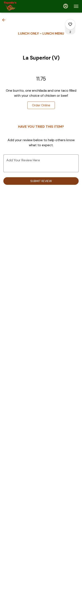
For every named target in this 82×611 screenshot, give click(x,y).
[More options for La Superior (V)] (70, 24)
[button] (5, 20)
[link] (41, 105)
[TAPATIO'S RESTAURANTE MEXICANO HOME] (22, 6)
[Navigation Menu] (76, 6)
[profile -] (65, 6)
